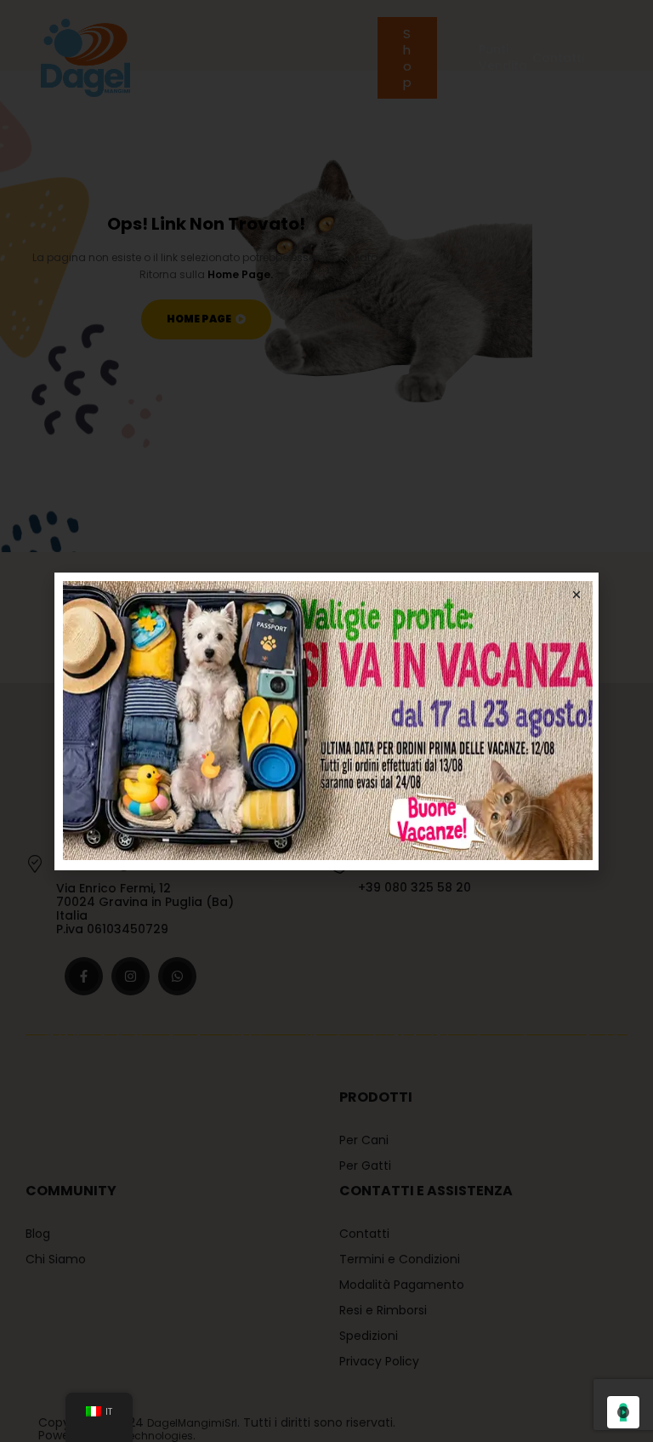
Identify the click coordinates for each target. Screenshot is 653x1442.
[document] (326, 721)
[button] (576, 595)
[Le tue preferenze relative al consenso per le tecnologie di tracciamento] (623, 1412)
